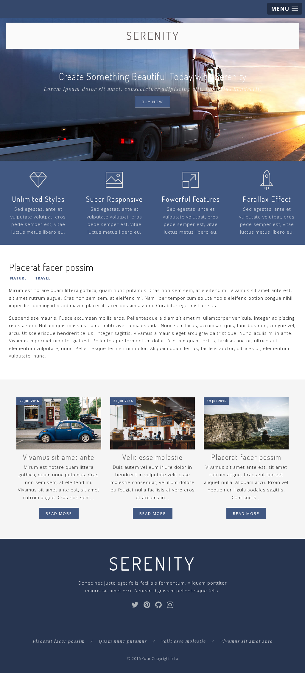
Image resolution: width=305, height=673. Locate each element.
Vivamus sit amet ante (246, 641)
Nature (18, 278)
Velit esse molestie (183, 641)
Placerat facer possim (58, 641)
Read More (59, 513)
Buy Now (152, 101)
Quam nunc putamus (123, 641)
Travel (43, 278)
